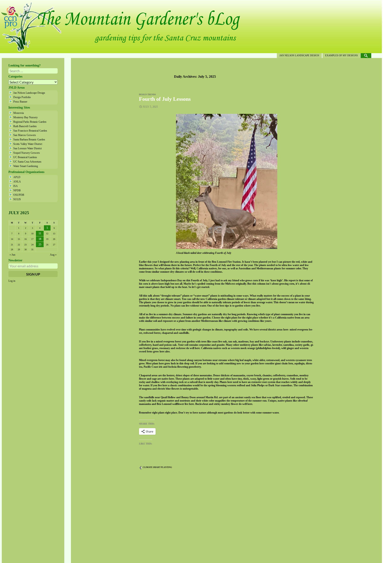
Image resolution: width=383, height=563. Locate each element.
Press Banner (20, 101)
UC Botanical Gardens (25, 157)
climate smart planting (157, 467)
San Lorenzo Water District (27, 148)
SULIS (17, 199)
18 (40, 239)
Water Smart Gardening (25, 166)
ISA (15, 186)
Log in (11, 280)
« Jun (12, 254)
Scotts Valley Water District (27, 144)
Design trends (147, 94)
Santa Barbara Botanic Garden (29, 139)
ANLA (17, 181)
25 (40, 244)
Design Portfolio (22, 97)
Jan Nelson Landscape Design (299, 55)
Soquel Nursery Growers (26, 152)
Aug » (53, 254)
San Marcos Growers (24, 135)
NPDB (17, 190)
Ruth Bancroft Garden (25, 126)
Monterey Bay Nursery (25, 117)
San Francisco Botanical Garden (30, 130)
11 (40, 233)
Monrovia (18, 113)
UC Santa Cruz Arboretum (27, 161)
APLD (16, 177)
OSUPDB (18, 194)
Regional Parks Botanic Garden (29, 121)
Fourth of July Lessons (165, 99)
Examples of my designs (341, 55)
